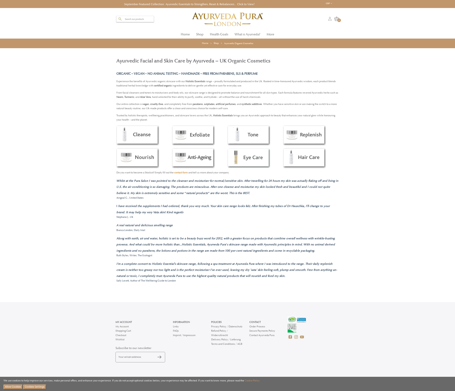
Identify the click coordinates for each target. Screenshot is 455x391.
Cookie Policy (252, 380)
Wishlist (120, 339)
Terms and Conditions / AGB (226, 343)
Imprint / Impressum (184, 335)
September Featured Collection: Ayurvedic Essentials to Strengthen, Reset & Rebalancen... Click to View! (164, 3)
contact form (181, 171)
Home (185, 33)
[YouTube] (302, 338)
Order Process (257, 326)
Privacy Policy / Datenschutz (226, 326)
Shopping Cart (123, 330)
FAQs (176, 330)
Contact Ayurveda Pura (261, 335)
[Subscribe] (160, 357)
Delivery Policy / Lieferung (226, 339)
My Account (122, 326)
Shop (216, 42)
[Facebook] (290, 338)
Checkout (121, 335)
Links (176, 326)
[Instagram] (296, 338)
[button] (332, 3)
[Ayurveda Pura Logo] (227, 18)
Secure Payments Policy (262, 330)
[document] (227, 384)
